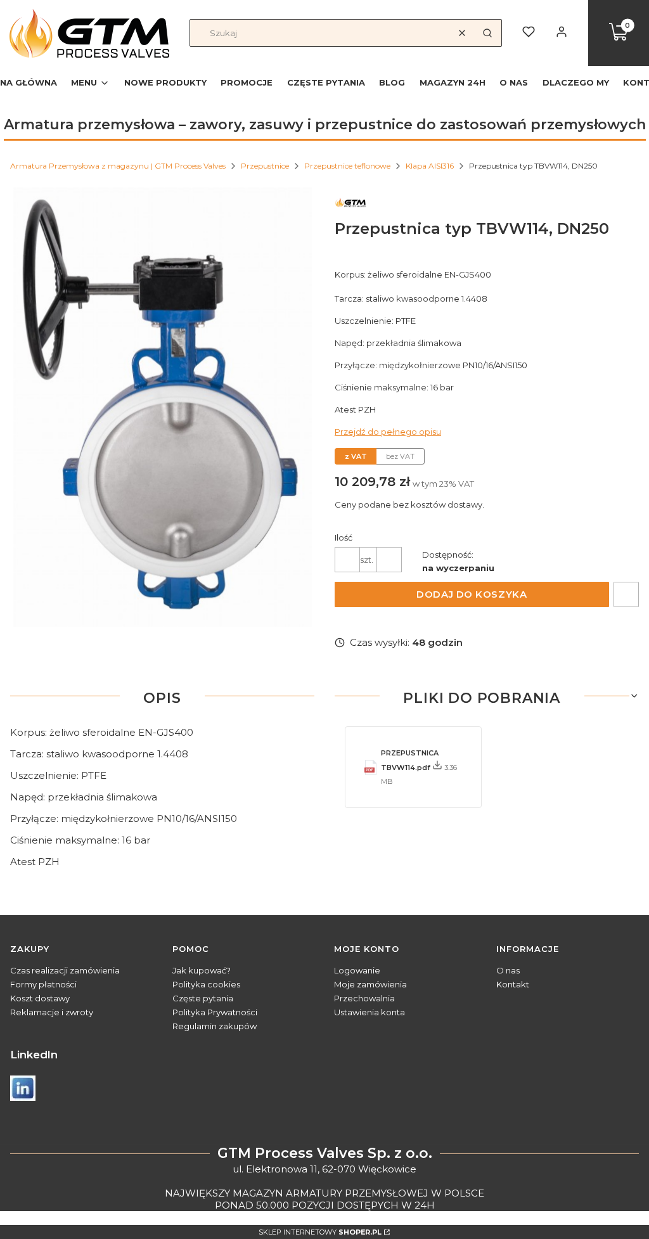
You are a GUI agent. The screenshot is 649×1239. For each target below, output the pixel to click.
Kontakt (512, 984)
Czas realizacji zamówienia (65, 970)
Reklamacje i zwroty (51, 1012)
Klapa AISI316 (430, 165)
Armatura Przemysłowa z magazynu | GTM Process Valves (118, 165)
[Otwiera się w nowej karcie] (22, 1088)
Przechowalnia (364, 998)
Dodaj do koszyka (471, 594)
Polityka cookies (206, 984)
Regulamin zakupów (214, 1026)
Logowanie (357, 970)
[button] (487, 33)
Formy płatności (43, 984)
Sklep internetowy (320, 1232)
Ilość (343, 537)
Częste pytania (202, 998)
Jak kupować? (201, 970)
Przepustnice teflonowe (347, 165)
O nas (508, 970)
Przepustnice (265, 165)
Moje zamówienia (370, 984)
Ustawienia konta (369, 1012)
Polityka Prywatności (214, 1012)
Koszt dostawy (40, 998)
